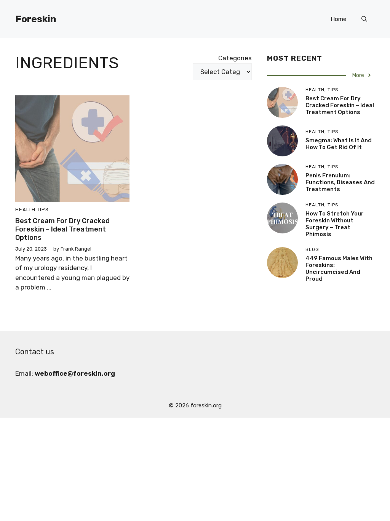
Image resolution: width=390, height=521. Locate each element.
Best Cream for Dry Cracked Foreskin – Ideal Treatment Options (62, 229)
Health (25, 209)
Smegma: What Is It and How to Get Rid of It (338, 144)
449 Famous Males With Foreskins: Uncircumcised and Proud (338, 268)
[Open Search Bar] (364, 19)
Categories (235, 58)
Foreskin (35, 18)
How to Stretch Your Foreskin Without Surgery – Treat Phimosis (334, 224)
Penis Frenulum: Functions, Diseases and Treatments (340, 182)
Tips (43, 209)
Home (338, 19)
